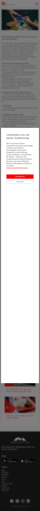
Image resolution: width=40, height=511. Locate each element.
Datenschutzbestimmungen (17, 168)
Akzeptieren (20, 176)
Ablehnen (20, 182)
